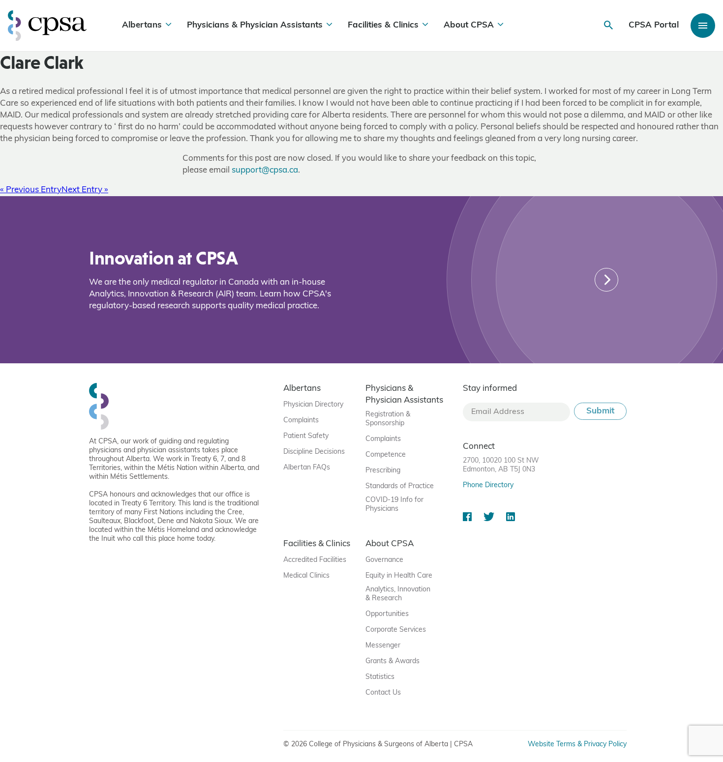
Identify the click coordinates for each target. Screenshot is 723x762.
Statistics (379, 677)
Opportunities (387, 614)
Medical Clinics (306, 576)
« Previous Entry (30, 190)
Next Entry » (84, 190)
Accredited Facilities (314, 560)
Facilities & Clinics (383, 25)
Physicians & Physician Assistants (255, 25)
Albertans (142, 25)
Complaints (301, 420)
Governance (384, 560)
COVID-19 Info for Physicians (394, 505)
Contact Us (383, 693)
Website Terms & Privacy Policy (577, 744)
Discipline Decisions (314, 452)
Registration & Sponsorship (387, 419)
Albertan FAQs (306, 467)
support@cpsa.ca (265, 170)
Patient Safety (306, 436)
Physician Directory (313, 405)
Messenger (382, 645)
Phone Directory (488, 485)
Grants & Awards (392, 661)
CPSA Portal (654, 25)
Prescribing (382, 470)
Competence (385, 455)
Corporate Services (395, 630)
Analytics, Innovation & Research (397, 594)
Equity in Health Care (398, 576)
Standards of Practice (399, 486)
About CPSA (469, 25)
